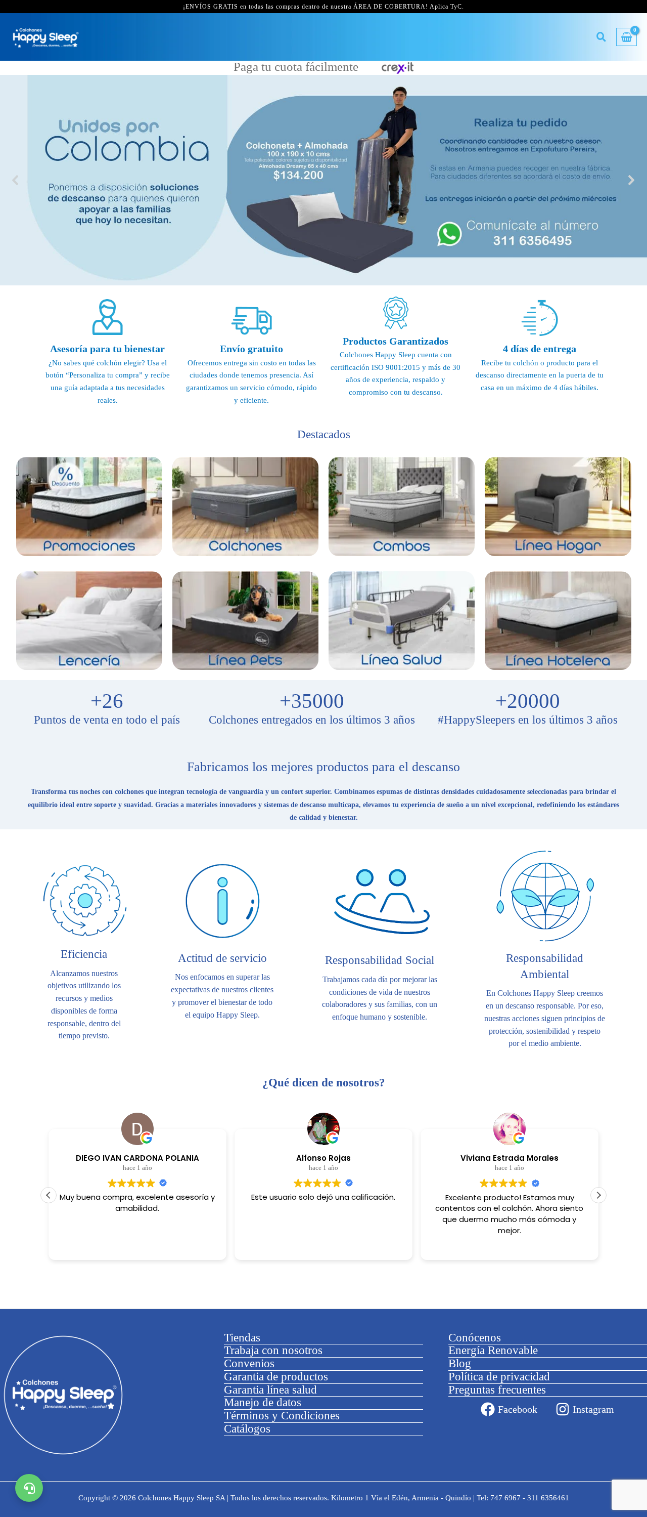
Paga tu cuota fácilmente (297, 67)
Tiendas (242, 1337)
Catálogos (247, 1428)
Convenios (249, 1363)
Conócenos (474, 1337)
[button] (323, 180)
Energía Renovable (493, 1350)
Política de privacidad (499, 1376)
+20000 (527, 701)
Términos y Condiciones (282, 1415)
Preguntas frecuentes (497, 1389)
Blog (459, 1363)
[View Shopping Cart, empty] (626, 37)
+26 (106, 701)
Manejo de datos (262, 1402)
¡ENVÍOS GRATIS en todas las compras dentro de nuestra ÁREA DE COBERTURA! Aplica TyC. (323, 6)
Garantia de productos (276, 1376)
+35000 (312, 701)
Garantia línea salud (270, 1389)
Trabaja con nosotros (273, 1350)
